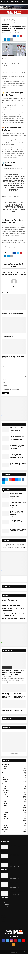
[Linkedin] (19, 940)
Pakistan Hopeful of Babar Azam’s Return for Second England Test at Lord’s (17, 429)
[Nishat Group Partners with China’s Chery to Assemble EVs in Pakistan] (8, 688)
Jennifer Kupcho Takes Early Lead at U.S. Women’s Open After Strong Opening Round (13, 313)
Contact (12, 1)
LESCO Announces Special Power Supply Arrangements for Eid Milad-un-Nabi (18, 438)
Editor (4, 32)
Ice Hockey (5, 779)
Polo (5, 814)
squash (5, 823)
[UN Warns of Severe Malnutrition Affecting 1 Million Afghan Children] (5, 456)
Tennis (5, 825)
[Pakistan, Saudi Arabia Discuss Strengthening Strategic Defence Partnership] (14, 661)
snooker (6, 818)
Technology (5, 829)
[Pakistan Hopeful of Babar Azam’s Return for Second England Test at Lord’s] (5, 429)
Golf (5, 807)
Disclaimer (24, 1)
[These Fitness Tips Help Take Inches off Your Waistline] (8, 704)
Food (3, 775)
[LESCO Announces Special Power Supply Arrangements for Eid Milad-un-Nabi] (5, 438)
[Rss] (13, 944)
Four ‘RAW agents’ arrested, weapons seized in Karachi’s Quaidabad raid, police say (14, 264)
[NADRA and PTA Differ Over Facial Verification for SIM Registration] (5, 447)
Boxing (5, 801)
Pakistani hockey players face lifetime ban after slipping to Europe (13, 357)
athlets (5, 792)
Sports (7, 24)
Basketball (6, 799)
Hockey (5, 810)
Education (4, 768)
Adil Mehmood (14, 952)
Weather (4, 831)
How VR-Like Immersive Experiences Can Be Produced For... (19, 695)
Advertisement (18, 1)
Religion (4, 788)
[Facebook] (3, 940)
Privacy (7, 1)
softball (5, 820)
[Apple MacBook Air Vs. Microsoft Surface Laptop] (20, 704)
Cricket (4, 24)
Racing (4, 786)
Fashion (4, 773)
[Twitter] (7, 940)
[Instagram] (11, 940)
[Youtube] (23, 940)
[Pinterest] (15, 940)
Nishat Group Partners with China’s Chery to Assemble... (6, 695)
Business (4, 766)
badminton (6, 794)
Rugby (5, 816)
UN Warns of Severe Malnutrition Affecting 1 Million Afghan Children (16, 456)
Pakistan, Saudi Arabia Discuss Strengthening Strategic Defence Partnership (13, 672)
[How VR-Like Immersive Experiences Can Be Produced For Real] (20, 688)
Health (3, 777)
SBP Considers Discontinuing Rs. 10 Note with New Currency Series (18, 465)
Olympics (6, 812)
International (5, 781)
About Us (3, 1)
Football (6, 805)
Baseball (6, 797)
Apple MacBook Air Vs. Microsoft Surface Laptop (19, 710)
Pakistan (4, 783)
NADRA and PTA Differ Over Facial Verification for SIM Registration (17, 447)
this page (23, 547)
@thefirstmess (14, 753)
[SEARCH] (24, 579)
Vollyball (6, 827)
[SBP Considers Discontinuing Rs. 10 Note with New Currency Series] (5, 465)
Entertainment (5, 770)
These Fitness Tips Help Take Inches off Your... (7, 710)
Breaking (4, 764)
